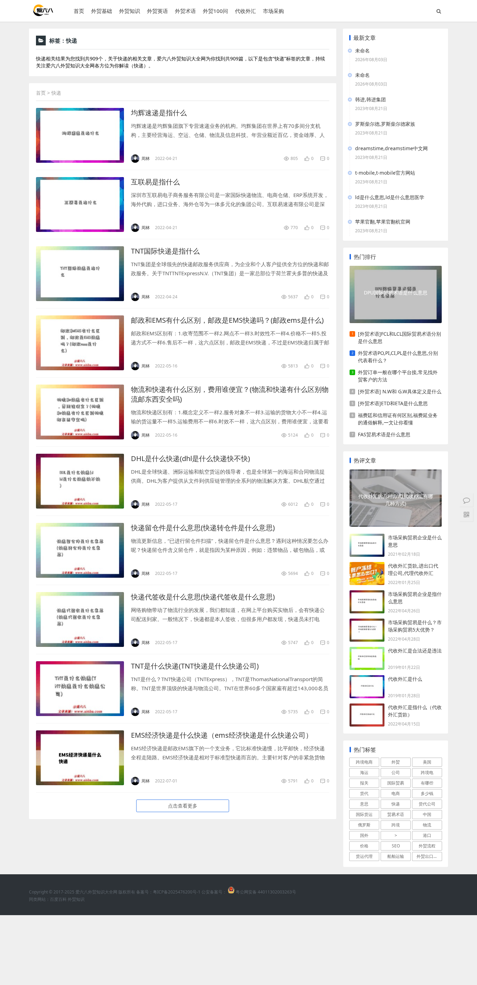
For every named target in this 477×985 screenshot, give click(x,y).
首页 (79, 10)
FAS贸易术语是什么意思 (384, 434)
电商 (395, 793)
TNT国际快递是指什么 (165, 251)
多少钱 (427, 793)
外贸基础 (101, 10)
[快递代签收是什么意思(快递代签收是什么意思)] (80, 619)
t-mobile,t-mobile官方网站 (385, 172)
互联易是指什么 (155, 182)
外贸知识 (129, 10)
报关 (364, 783)
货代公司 (427, 804)
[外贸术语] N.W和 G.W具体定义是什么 (399, 391)
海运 (364, 772)
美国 (427, 762)
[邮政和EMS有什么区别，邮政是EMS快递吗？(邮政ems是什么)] (80, 342)
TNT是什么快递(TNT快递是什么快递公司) (195, 666)
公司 (395, 772)
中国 (427, 814)
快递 (395, 804)
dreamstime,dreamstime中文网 (391, 148)
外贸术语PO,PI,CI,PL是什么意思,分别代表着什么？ (398, 357)
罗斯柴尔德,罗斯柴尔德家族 (385, 124)
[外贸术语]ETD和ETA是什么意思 (393, 403)
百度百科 (58, 899)
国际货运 (364, 814)
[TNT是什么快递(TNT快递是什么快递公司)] (80, 688)
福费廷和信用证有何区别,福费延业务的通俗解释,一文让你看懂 (398, 419)
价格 (364, 846)
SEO (396, 846)
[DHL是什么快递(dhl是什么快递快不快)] (80, 481)
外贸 (395, 762)
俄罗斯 (364, 825)
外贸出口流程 (429, 856)
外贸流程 (427, 846)
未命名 (362, 50)
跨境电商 (364, 762)
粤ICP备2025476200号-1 (176, 892)
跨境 (395, 825)
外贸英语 (157, 10)
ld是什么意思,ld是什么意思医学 (389, 197)
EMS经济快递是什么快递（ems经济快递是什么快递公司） (222, 735)
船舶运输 (395, 856)
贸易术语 (395, 814)
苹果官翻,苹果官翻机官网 (382, 221)
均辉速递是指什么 (159, 112)
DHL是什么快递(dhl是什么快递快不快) (190, 458)
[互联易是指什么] (80, 204)
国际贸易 (395, 783)
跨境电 (427, 772)
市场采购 (273, 10)
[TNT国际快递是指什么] (80, 273)
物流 (427, 825)
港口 (427, 835)
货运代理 (364, 856)
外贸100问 (215, 10)
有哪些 (427, 783)
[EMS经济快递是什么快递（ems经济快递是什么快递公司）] (80, 757)
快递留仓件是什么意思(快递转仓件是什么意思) (203, 527)
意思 (364, 804)
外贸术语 (185, 10)
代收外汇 (245, 10)
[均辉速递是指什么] (80, 135)
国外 (364, 835)
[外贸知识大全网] (42, 14)
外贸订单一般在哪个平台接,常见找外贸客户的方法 (398, 376)
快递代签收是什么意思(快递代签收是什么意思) (203, 596)
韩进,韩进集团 (370, 99)
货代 (364, 793)
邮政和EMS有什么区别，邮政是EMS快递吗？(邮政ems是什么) (227, 320)
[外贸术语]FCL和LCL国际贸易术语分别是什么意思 (399, 337)
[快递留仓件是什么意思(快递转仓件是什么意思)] (80, 550)
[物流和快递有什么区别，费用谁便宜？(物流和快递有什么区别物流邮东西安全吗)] (80, 412)
